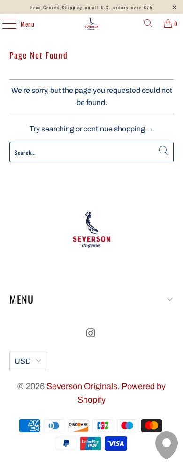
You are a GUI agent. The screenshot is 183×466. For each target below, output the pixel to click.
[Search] (148, 23)
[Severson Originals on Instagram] (91, 334)
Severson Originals (81, 386)
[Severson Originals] (91, 23)
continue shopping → (119, 129)
